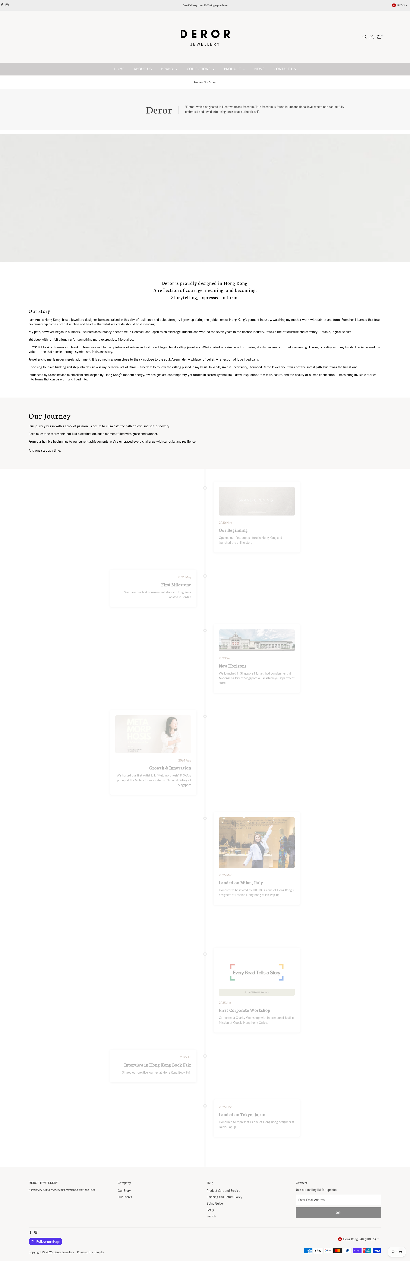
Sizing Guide (215, 1203)
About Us (143, 69)
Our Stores (125, 1197)
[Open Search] (364, 37)
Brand (167, 69)
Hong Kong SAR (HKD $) (359, 1239)
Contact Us (285, 69)
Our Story (124, 1190)
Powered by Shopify (90, 1252)
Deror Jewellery (64, 1252)
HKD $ (401, 5)
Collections (199, 69)
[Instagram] (7, 5)
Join (338, 1212)
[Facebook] (2, 5)
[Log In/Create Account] (371, 37)
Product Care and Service (223, 1190)
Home (119, 69)
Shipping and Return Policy (224, 1197)
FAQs (210, 1210)
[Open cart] (379, 37)
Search (211, 1216)
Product (233, 69)
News (259, 69)
